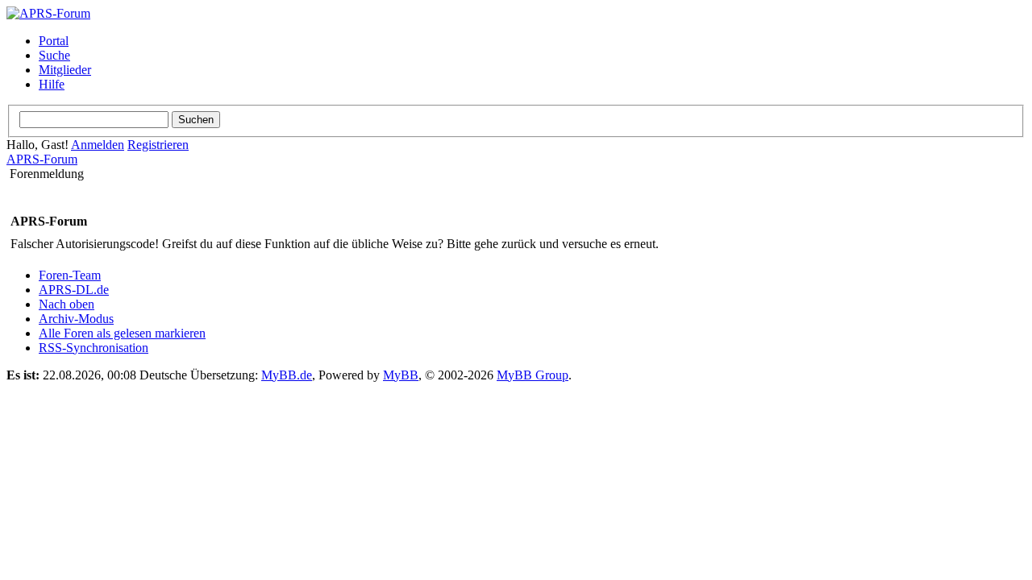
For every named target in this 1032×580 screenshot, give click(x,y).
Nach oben (66, 304)
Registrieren (158, 144)
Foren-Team (70, 275)
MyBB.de (286, 375)
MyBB (400, 375)
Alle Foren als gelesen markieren (122, 333)
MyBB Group (532, 375)
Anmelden (97, 144)
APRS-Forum (41, 159)
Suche (54, 55)
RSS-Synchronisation (93, 347)
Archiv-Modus (76, 318)
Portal (54, 41)
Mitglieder (65, 70)
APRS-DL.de (74, 289)
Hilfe (51, 84)
